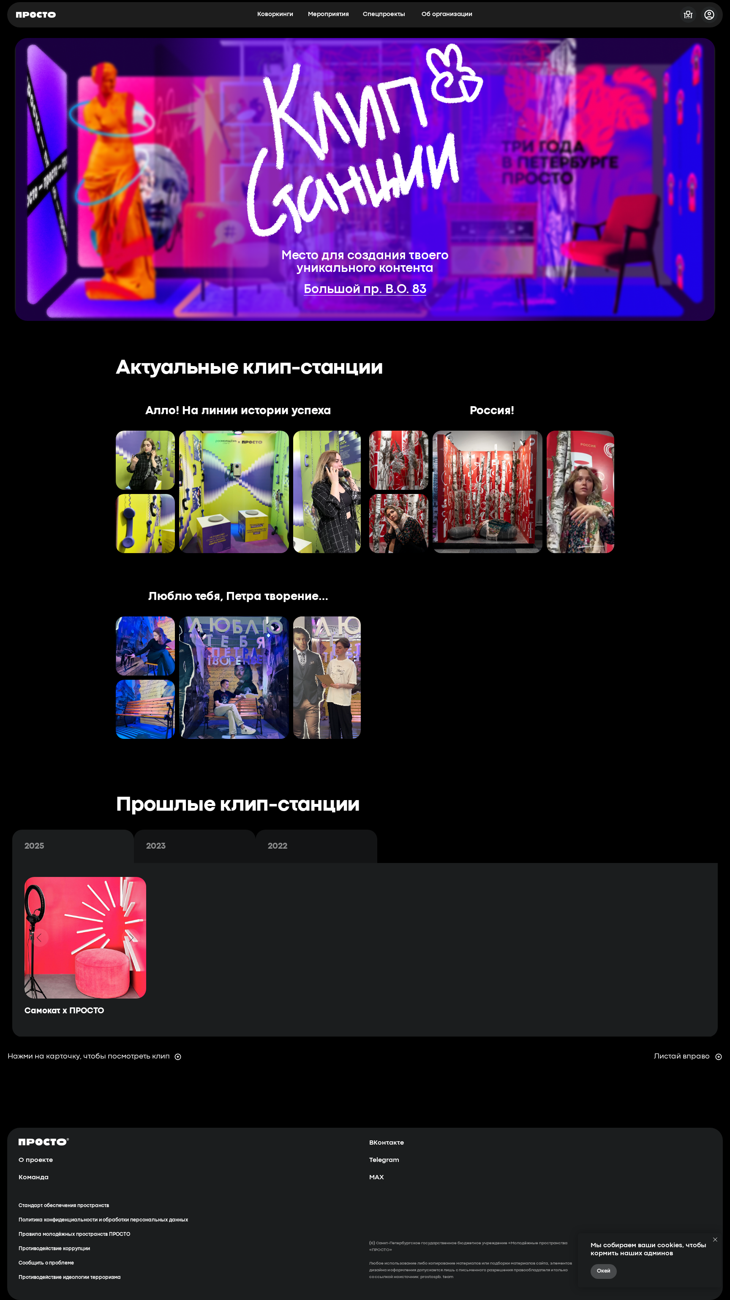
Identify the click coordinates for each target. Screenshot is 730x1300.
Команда (34, 1178)
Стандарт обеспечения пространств (64, 1206)
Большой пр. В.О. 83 (365, 289)
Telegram (384, 1160)
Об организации (447, 14)
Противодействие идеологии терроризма (70, 1278)
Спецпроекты (384, 14)
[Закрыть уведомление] (715, 1239)
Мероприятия (328, 14)
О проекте (36, 1160)
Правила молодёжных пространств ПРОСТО (74, 1234)
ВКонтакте (386, 1143)
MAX (376, 1178)
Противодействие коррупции (54, 1249)
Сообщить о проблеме (46, 1263)
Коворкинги (275, 14)
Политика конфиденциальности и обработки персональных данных (103, 1220)
